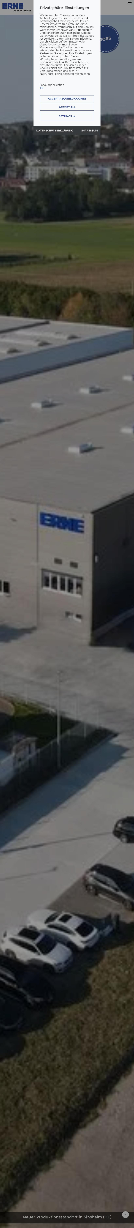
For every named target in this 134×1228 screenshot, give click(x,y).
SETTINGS (66, 116)
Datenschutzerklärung (54, 130)
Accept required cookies (67, 98)
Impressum (89, 130)
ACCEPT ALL (67, 107)
